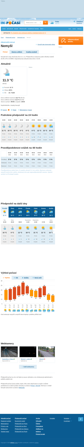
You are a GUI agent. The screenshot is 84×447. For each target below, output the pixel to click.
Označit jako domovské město (46, 44)
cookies (36, 442)
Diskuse (79, 28)
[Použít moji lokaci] (40, 22)
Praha (57, 21)
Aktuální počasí (5, 418)
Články (38, 423)
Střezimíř (41, 359)
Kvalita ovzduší (31, 52)
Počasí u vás (4, 426)
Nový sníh (38, 278)
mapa (30, 110)
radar (16, 28)
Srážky (26, 278)
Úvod (2, 37)
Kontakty (52, 418)
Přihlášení (80, 21)
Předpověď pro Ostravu (21, 429)
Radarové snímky (6, 421)
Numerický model (20, 421)
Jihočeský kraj (21, 37)
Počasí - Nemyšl (35, 385)
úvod (4, 28)
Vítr (17, 278)
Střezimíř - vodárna (26, 359)
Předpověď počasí (10, 37)
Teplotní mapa (5, 431)
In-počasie (67, 421)
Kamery (5, 110)
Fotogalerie (39, 426)
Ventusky (66, 418)
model (33, 28)
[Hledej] (45, 23)
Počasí (5, 52)
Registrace (79, 23)
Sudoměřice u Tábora (8, 359)
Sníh (69, 28)
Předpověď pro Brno (21, 426)
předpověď (22, 28)
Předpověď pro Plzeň (21, 431)
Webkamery (4, 429)
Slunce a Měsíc (17, 52)
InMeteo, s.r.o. (14, 442)
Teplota (7, 278)
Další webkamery (29, 366)
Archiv (74, 28)
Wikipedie (22, 387)
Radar (14, 110)
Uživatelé (39, 421)
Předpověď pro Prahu (21, 423)
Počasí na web (40, 434)
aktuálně (10, 28)
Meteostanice (23, 110)
